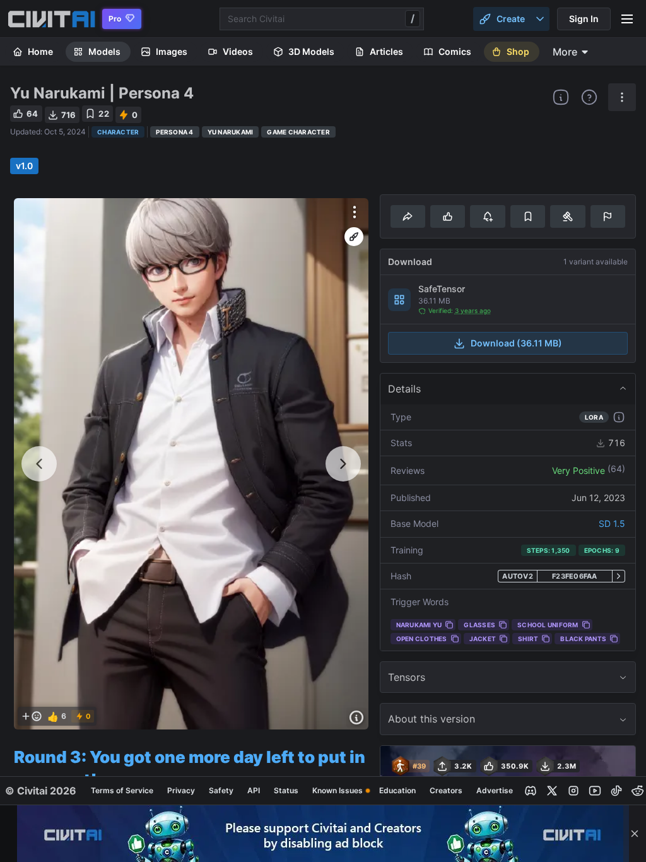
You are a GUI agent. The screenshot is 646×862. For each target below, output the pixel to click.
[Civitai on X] (552, 790)
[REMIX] (353, 236)
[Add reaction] (31, 716)
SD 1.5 (612, 523)
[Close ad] (634, 833)
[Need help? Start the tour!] (589, 97)
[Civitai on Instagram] (573, 790)
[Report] (607, 216)
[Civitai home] (51, 18)
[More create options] (540, 19)
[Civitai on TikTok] (616, 790)
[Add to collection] (527, 216)
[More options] (354, 212)
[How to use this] (619, 417)
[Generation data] (356, 717)
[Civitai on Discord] (530, 790)
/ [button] (412, 18)
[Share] (408, 216)
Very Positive (578, 470)
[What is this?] (560, 97)
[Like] (447, 216)
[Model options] (622, 97)
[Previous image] (39, 463)
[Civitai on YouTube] (595, 790)
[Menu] (627, 19)
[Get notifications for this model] (487, 216)
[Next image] (343, 463)
